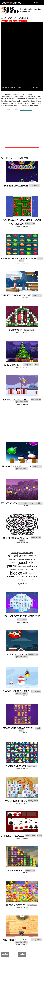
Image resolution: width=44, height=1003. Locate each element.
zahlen (20, 559)
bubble (25, 573)
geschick (25, 562)
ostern (33, 559)
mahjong (20, 576)
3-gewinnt (22, 583)
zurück (5, 954)
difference (13, 580)
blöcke (16, 573)
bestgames (11, 3)
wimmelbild (32, 556)
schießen (19, 580)
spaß (24, 566)
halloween (31, 573)
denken (23, 555)
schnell (31, 570)
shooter (13, 569)
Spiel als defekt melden (26, 110)
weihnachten (20, 569)
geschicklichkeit (19, 21)
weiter (22, 954)
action (32, 580)
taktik (15, 559)
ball (26, 569)
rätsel (13, 555)
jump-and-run (26, 580)
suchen (14, 563)
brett (10, 559)
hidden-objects (31, 576)
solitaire (10, 576)
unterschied (26, 559)
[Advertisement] (22, 125)
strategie (20, 566)
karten (33, 566)
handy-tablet (6, 21)
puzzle (12, 566)
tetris (28, 566)
